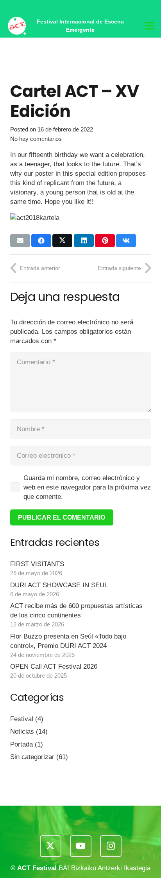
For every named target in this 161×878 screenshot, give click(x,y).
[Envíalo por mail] (20, 240)
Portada (21, 744)
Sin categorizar (32, 757)
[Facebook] (108, 6)
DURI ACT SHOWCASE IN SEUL (59, 585)
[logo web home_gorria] (17, 26)
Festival (21, 719)
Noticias (22, 731)
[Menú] (149, 26)
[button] (76, 7)
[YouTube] (137, 6)
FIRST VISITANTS (37, 564)
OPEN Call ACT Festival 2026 (53, 666)
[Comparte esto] (41, 240)
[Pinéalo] (105, 240)
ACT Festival (37, 868)
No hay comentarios (36, 138)
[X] (122, 6)
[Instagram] (151, 7)
